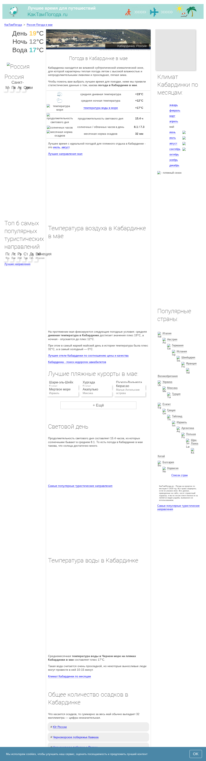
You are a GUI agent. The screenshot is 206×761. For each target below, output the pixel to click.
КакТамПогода (13, 24)
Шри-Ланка (194, 442)
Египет (167, 404)
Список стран (179, 475)
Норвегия (172, 468)
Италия (40, 258)
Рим (21, 254)
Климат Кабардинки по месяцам (69, 676)
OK (196, 754)
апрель (173, 121)
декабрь (174, 165)
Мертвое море (60, 389)
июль (56, 147)
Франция (191, 363)
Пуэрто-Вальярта (129, 382)
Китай (161, 456)
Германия (177, 345)
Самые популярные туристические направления (80, 485)
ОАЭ (32, 258)
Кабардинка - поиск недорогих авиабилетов (77, 362)
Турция (176, 393)
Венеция (44, 254)
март (172, 115)
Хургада (89, 382)
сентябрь (174, 149)
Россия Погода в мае (40, 24)
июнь (172, 132)
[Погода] (103, 18)
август (65, 147)
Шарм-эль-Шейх (61, 382)
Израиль (182, 422)
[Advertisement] (98, 186)
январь (173, 105)
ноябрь (173, 159)
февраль (174, 110)
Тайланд (177, 416)
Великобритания (168, 376)
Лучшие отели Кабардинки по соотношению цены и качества (88, 355)
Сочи (28, 87)
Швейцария (188, 357)
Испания (182, 351)
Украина (167, 381)
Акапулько (90, 389)
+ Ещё (98, 405)
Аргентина (187, 428)
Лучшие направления (17, 264)
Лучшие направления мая (65, 153)
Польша (191, 434)
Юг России (60, 726)
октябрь (174, 154)
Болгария (168, 462)
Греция (171, 410)
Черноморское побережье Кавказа (76, 737)
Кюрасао (122, 386)
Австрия (172, 339)
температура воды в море (100, 107)
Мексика (172, 387)
